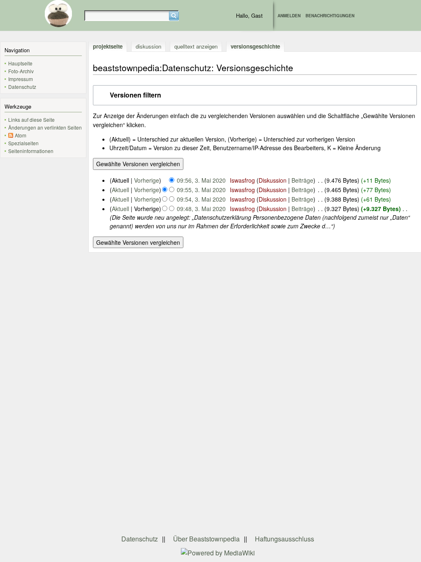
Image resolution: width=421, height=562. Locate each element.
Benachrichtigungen (329, 16)
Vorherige (146, 180)
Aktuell (120, 190)
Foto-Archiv (21, 70)
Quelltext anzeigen (195, 46)
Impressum (20, 78)
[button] (255, 95)
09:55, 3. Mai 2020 (201, 190)
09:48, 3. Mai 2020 (201, 208)
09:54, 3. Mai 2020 (201, 199)
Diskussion (148, 46)
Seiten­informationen (30, 150)
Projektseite (108, 46)
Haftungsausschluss (284, 538)
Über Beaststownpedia (206, 538)
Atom (20, 135)
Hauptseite (20, 63)
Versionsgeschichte (255, 46)
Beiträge (302, 180)
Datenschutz (22, 86)
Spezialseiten (23, 142)
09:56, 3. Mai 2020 (201, 180)
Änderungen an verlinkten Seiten (45, 127)
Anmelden (289, 16)
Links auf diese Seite (31, 119)
